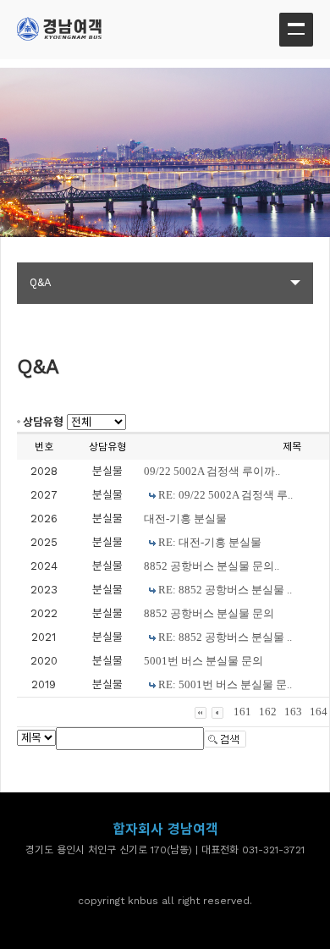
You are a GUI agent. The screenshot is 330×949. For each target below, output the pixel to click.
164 (318, 711)
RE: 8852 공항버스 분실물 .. (225, 589)
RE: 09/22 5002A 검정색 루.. (225, 494)
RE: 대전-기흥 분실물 (209, 542)
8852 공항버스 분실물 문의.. (211, 566)
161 (242, 711)
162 (268, 711)
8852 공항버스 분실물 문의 (209, 613)
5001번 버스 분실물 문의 (203, 660)
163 (293, 711)
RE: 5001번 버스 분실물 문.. (225, 684)
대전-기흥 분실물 (185, 518)
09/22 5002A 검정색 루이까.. (212, 471)
